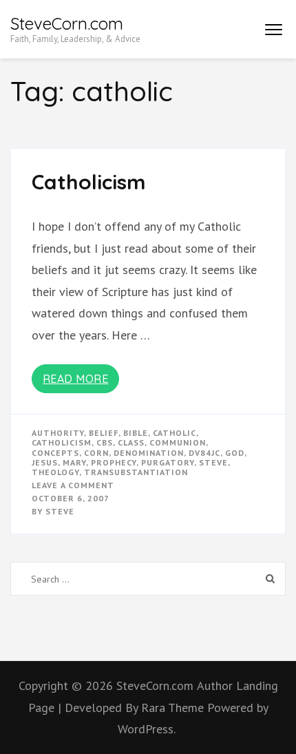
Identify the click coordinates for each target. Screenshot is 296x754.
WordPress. (147, 729)
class (131, 442)
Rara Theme (174, 707)
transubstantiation (136, 472)
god (234, 453)
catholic (174, 433)
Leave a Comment (73, 485)
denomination (149, 453)
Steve (59, 511)
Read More (76, 379)
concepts (55, 453)
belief (103, 433)
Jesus (45, 462)
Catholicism (89, 182)
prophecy (113, 462)
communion (177, 442)
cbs (104, 442)
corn (96, 453)
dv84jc (204, 453)
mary (74, 462)
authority (58, 433)
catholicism (62, 442)
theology (55, 472)
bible (135, 433)
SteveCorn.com (66, 23)
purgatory (167, 462)
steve (213, 462)
